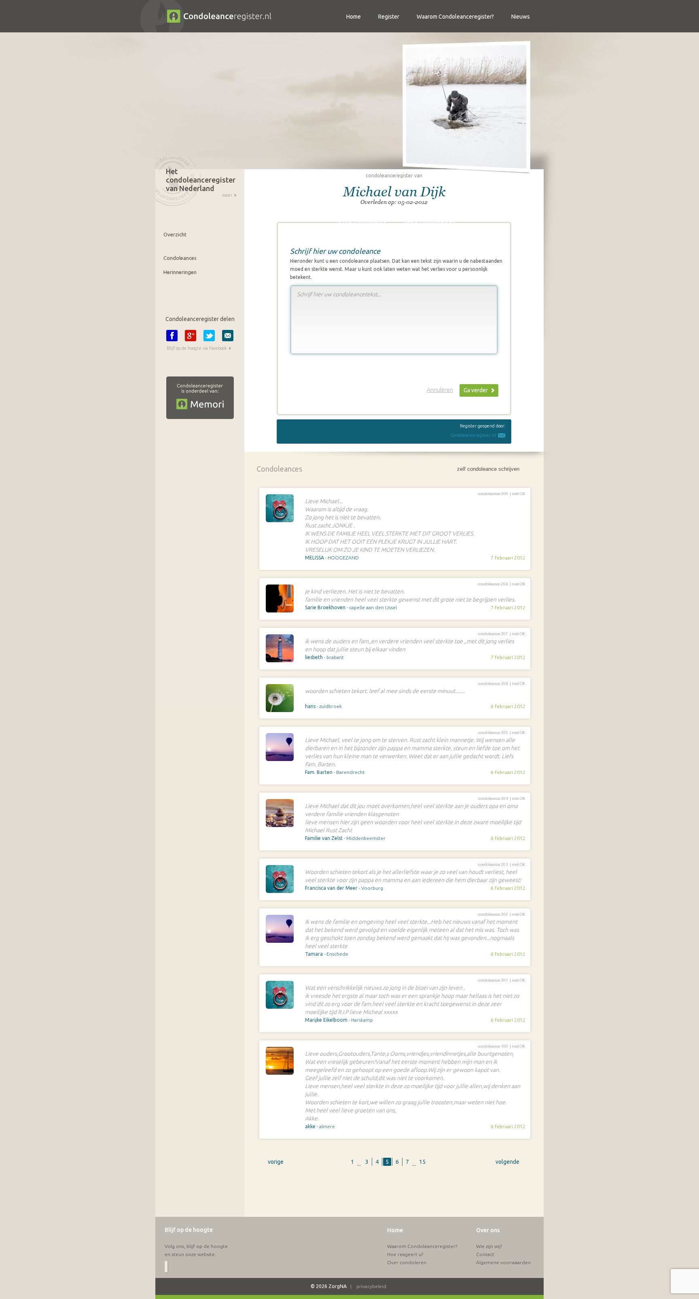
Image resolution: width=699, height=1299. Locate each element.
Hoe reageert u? (405, 1254)
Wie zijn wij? (489, 1246)
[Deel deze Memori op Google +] (190, 335)
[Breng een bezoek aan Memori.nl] (194, 425)
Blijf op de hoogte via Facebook (197, 348)
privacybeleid (371, 1286)
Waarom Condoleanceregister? (422, 1246)
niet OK (518, 493)
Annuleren (440, 390)
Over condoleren (406, 1262)
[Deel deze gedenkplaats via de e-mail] (227, 335)
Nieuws (520, 16)
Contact (485, 1254)
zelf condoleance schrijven (488, 469)
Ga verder (476, 390)
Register (388, 16)
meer (227, 195)
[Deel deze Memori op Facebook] (172, 335)
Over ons (488, 1230)
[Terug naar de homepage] (205, 30)
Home (395, 1230)
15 (422, 1162)
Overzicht (174, 234)
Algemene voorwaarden (503, 1262)
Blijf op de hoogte (189, 1230)
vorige (276, 1162)
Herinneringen (180, 272)
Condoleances (180, 258)
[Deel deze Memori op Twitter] (209, 335)
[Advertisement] (394, 1196)
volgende (507, 1162)
